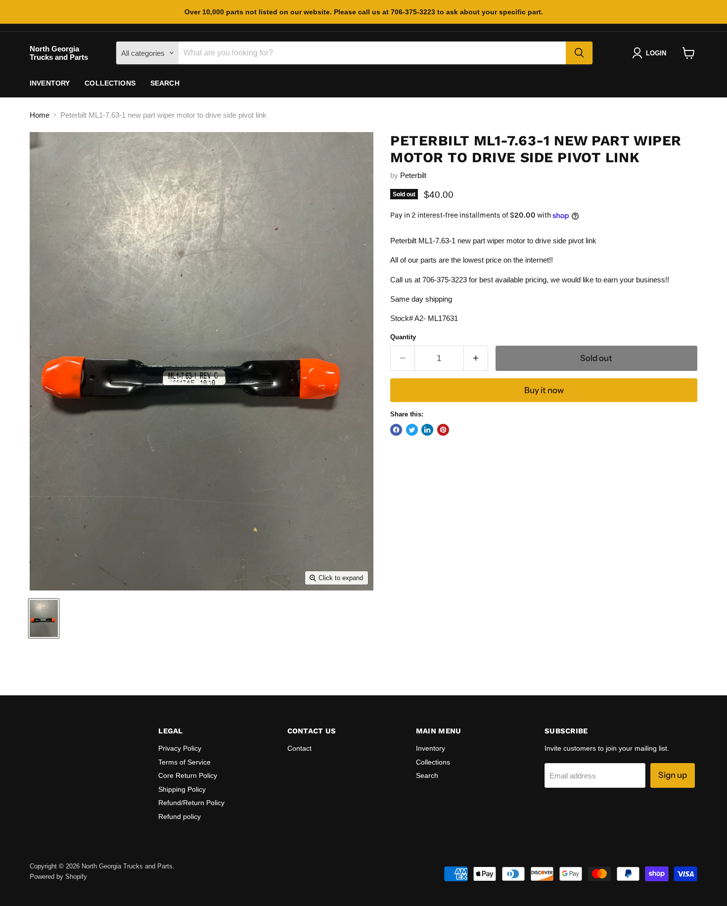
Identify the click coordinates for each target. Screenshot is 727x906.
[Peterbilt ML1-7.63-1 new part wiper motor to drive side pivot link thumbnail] (44, 618)
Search (165, 83)
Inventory (50, 83)
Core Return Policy (187, 775)
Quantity (403, 337)
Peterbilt (413, 175)
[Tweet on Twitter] (412, 430)
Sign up (672, 775)
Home (39, 115)
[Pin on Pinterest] (443, 430)
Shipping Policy (182, 789)
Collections (110, 83)
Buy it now (544, 390)
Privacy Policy (179, 748)
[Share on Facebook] (396, 430)
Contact (299, 748)
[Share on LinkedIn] (427, 430)
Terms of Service (184, 762)
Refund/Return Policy (191, 803)
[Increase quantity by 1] (476, 358)
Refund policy (179, 816)
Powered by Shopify (58, 876)
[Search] (579, 53)
